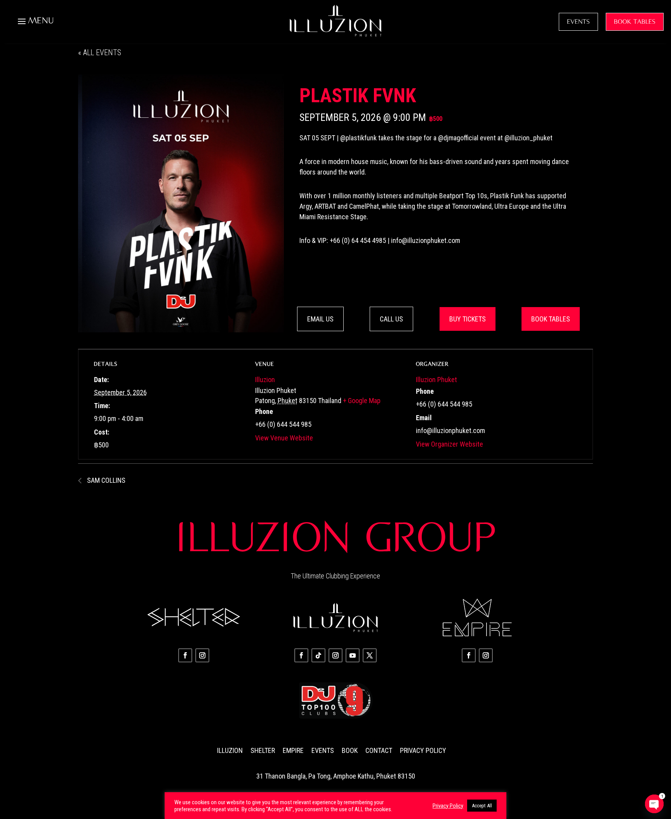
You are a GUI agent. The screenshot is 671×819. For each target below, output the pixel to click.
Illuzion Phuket (436, 379)
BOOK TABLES (634, 22)
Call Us (391, 319)
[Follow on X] (370, 655)
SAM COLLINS (105, 480)
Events (322, 750)
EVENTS (578, 22)
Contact (378, 750)
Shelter (262, 750)
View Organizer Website (449, 444)
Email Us (320, 319)
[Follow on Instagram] (202, 655)
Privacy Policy (423, 750)
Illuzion (265, 379)
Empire (293, 750)
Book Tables (550, 319)
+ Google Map (362, 400)
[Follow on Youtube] (353, 655)
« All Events (99, 52)
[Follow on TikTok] (318, 655)
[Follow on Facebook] (185, 655)
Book (350, 750)
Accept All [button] (482, 806)
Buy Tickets (467, 319)
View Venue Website (284, 438)
